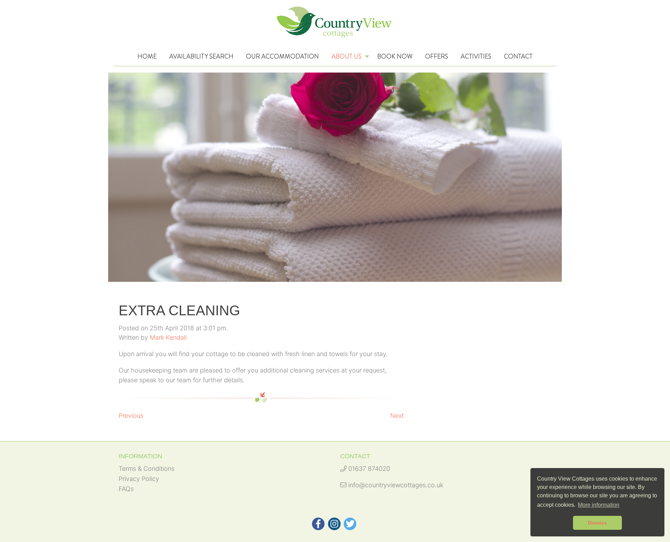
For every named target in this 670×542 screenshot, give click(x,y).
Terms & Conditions (146, 468)
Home (147, 56)
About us (347, 56)
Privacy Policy (139, 478)
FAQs (126, 488)
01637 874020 (368, 468)
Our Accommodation (282, 56)
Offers (436, 56)
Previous (131, 415)
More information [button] (598, 505)
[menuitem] (147, 56)
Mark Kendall (168, 337)
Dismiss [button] (597, 523)
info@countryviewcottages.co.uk (395, 485)
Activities (476, 56)
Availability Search (201, 56)
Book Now (394, 56)
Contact (518, 56)
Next (397, 415)
